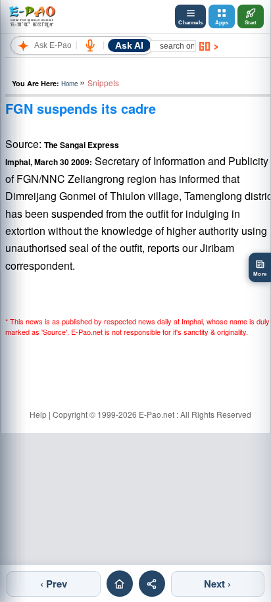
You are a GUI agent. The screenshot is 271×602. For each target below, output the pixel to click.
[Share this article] (152, 583)
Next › (217, 583)
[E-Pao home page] (120, 583)
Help (38, 414)
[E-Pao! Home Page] (32, 16)
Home (69, 83)
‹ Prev (53, 583)
